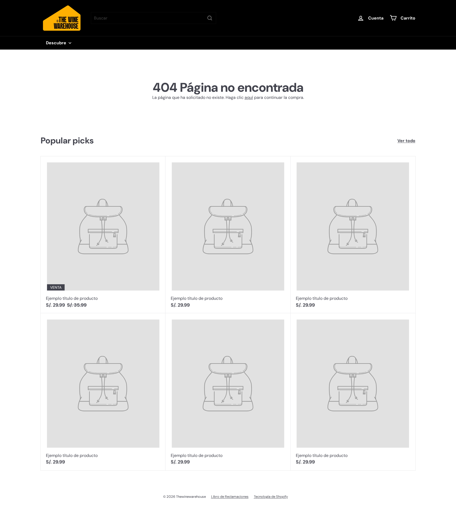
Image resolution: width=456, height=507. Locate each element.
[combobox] (153, 18)
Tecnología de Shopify (271, 496)
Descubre (56, 43)
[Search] (209, 18)
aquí (249, 97)
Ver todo (406, 140)
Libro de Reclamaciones (230, 496)
